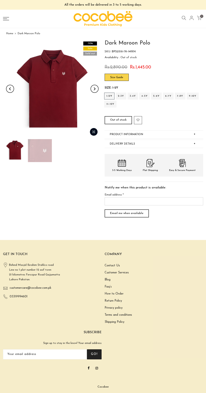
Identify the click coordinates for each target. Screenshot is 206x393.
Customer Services (117, 272)
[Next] (95, 89)
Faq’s (108, 286)
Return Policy (113, 300)
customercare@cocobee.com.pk (30, 288)
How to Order (114, 293)
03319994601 (19, 296)
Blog (107, 279)
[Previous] (10, 89)
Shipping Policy (114, 322)
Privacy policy (114, 307)
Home (9, 33)
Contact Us (112, 265)
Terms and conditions (118, 314)
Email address (114, 194)
